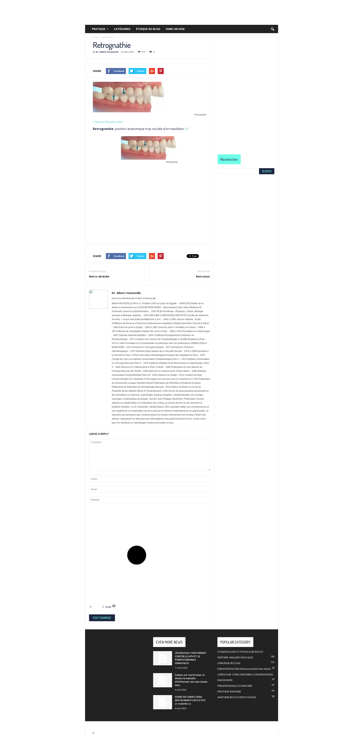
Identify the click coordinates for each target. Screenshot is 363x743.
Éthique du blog (148, 29)
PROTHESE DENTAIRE (229, 691)
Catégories (122, 29)
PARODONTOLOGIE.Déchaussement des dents (244, 668)
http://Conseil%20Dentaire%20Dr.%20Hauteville (134, 298)
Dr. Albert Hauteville (107, 51)
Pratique (98, 29)
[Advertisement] (149, 194)
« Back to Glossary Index (108, 121)
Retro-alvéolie (99, 276)
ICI (186, 129)
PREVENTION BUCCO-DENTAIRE (234, 686)
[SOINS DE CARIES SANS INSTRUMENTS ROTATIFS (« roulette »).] (162, 702)
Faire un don (175, 29)
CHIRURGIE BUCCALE (228, 663)
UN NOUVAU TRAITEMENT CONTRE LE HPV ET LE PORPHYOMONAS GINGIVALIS (190, 658)
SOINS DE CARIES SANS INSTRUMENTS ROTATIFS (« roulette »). (190, 700)
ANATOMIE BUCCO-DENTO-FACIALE (236, 697)
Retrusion (203, 276)
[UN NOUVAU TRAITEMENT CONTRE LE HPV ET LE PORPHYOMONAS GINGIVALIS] (162, 658)
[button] (272, 29)
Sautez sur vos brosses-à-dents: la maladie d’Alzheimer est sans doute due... (191, 680)
